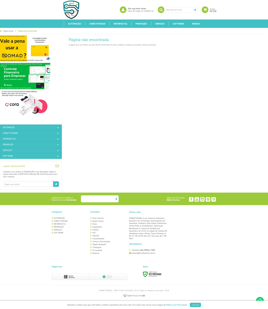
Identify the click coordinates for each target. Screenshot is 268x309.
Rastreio (95, 253)
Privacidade (97, 250)
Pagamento (97, 227)
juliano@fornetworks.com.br (143, 253)
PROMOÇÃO (59, 227)
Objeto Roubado (99, 244)
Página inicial (8, 31)
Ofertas (95, 230)
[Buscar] (195, 10)
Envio (94, 224)
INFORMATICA (60, 224)
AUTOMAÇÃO (59, 218)
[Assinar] (56, 184)
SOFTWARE (58, 232)
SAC (94, 232)
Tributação (96, 247)
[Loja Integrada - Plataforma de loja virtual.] (134, 295)
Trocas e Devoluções (101, 241)
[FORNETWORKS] (71, 9)
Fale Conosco (98, 218)
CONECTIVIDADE (61, 221)
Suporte (95, 235)
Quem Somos (98, 221)
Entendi (195, 305)
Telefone (143, 250)
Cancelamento (98, 238)
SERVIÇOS (58, 230)
